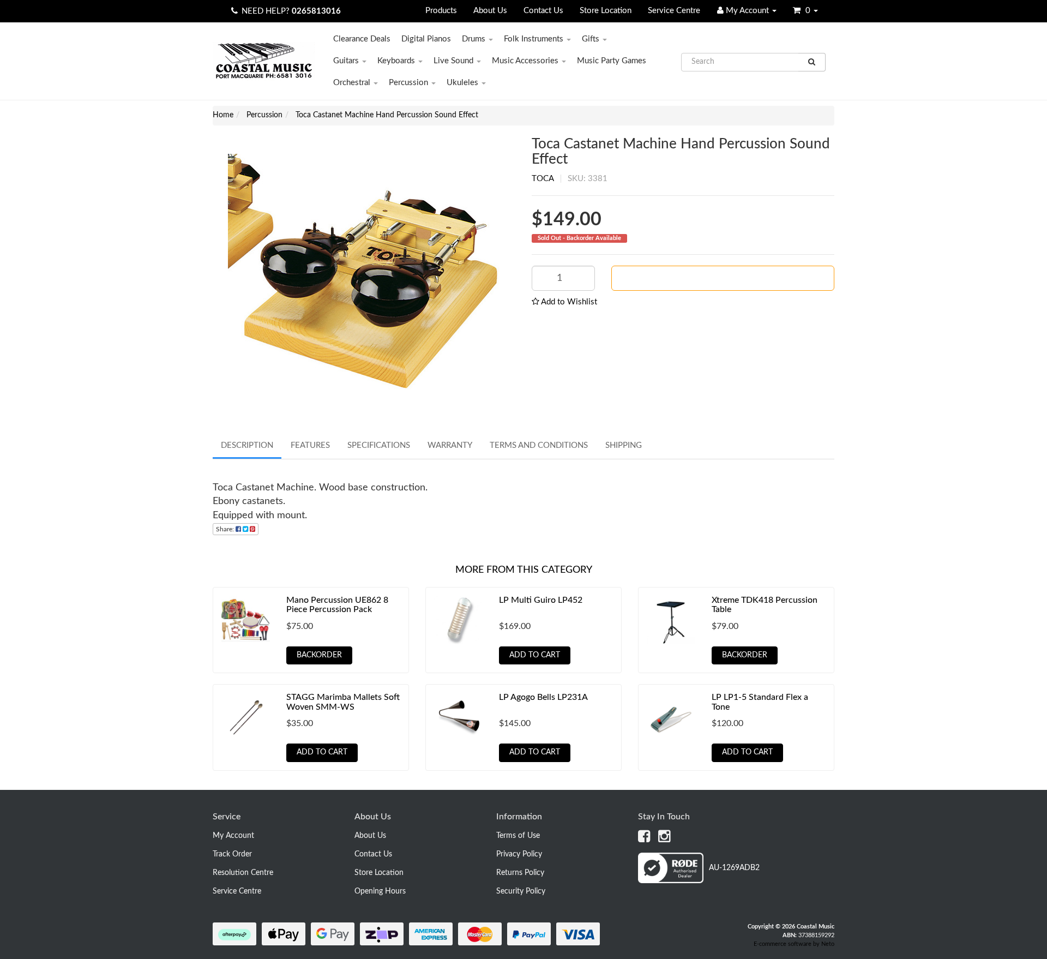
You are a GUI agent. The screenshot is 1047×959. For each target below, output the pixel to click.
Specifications (378, 445)
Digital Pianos (426, 39)
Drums (475, 39)
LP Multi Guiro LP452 (540, 600)
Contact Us (543, 11)
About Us (490, 11)
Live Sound (455, 61)
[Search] (812, 62)
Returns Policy (520, 873)
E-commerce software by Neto (794, 944)
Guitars (347, 61)
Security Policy (520, 891)
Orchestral (352, 83)
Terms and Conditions (539, 445)
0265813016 (316, 11)
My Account (233, 836)
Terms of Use (518, 836)
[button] (564, 302)
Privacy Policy (519, 854)
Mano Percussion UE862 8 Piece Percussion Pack (337, 605)
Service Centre (674, 11)
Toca (543, 179)
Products (441, 11)
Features (310, 445)
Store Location (605, 11)
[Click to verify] (699, 881)
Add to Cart (534, 655)
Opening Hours (380, 891)
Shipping (623, 445)
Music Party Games (611, 61)
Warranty (450, 445)
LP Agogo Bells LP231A (543, 697)
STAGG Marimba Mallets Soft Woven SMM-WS (343, 702)
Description (247, 445)
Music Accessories (526, 61)
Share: (226, 529)
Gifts (591, 39)
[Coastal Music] (264, 61)
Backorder (727, 278)
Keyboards (397, 61)
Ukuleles (463, 83)
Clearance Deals (361, 39)
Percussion (409, 83)
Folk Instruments (534, 39)
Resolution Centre (243, 873)
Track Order (232, 854)
